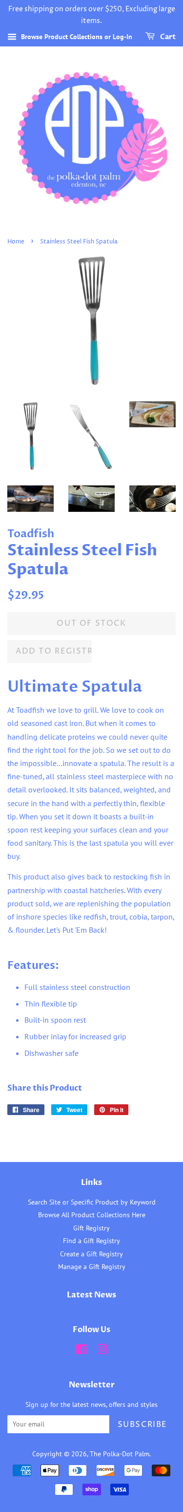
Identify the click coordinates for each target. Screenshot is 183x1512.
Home (15, 242)
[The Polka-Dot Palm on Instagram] (102, 1351)
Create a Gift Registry (91, 1253)
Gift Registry (91, 1228)
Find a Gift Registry (91, 1240)
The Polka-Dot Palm (119, 1453)
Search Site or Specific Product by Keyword (92, 1202)
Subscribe (142, 1424)
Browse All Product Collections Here (91, 1214)
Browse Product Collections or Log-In (75, 36)
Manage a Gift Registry (91, 1266)
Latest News (91, 1295)
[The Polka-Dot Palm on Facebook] (81, 1351)
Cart (167, 37)
